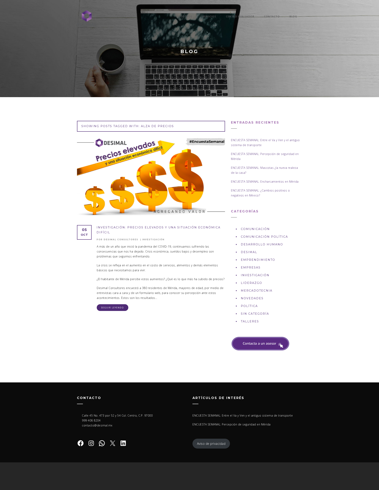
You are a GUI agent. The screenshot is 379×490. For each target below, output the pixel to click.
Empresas (251, 267)
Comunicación (255, 229)
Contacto (272, 16)
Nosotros (184, 16)
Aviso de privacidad (211, 443)
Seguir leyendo (112, 307)
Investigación (153, 239)
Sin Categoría (255, 313)
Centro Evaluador (240, 16)
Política (249, 306)
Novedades (252, 298)
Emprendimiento (258, 260)
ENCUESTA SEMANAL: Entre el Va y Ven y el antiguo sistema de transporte (242, 415)
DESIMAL (249, 252)
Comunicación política (264, 236)
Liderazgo (251, 283)
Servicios (209, 16)
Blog (293, 16)
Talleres (250, 321)
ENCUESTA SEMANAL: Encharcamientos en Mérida (265, 181)
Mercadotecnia (256, 290)
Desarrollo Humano (262, 244)
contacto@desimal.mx (97, 425)
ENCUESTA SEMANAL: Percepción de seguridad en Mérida (231, 424)
